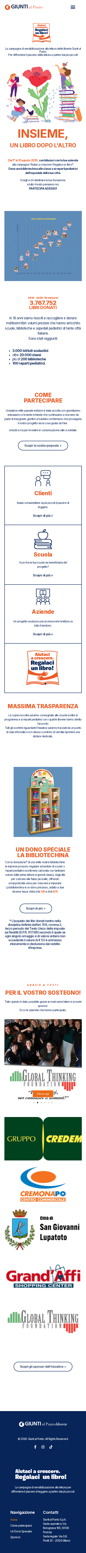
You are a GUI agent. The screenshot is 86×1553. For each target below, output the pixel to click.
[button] (72, 7)
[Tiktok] (51, 1447)
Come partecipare (21, 1525)
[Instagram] (43, 1447)
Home (14, 1519)
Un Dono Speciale (21, 1531)
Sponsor (15, 1537)
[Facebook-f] (35, 1447)
